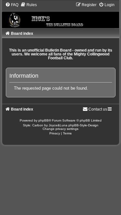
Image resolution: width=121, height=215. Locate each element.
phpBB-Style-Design (83, 125)
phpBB (43, 120)
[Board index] (60, 15)
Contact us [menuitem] (97, 109)
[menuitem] (11, 5)
